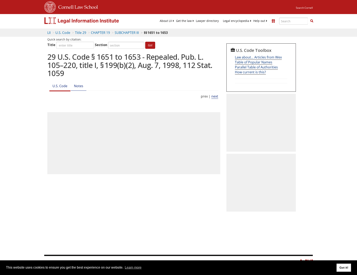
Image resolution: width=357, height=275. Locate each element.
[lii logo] (90, 20)
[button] (311, 20)
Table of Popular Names (253, 62)
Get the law (184, 21)
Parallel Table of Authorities (256, 67)
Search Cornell (304, 8)
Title (51, 45)
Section (101, 45)
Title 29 (80, 32)
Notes (78, 86)
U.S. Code (62, 32)
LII (49, 32)
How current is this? (250, 72)
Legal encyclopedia (236, 21)
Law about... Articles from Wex (258, 57)
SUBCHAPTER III (127, 32)
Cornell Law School (77, 6)
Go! (150, 45)
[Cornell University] (50, 6)
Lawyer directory (207, 21)
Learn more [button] (133, 267)
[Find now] (312, 21)
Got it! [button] (343, 267)
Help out (259, 21)
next (214, 96)
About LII (166, 21)
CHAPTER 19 (100, 32)
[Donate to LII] (273, 21)
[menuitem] (166, 21)
